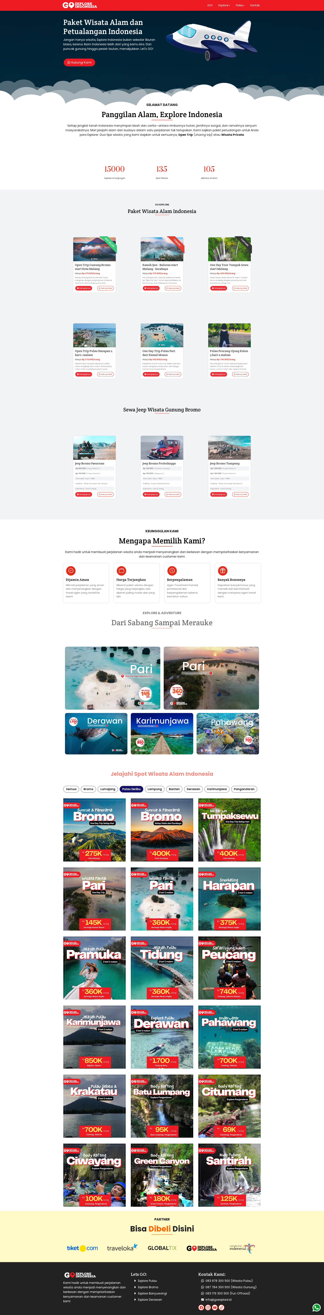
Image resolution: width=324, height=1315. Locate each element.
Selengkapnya (79, 299)
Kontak (255, 5)
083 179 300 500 (217, 1293)
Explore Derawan (150, 1300)
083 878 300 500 (218, 1281)
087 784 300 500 (218, 1287)
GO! (210, 5)
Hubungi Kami (80, 62)
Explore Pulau (147, 1281)
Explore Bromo (148, 1287)
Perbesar (94, 1037)
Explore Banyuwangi (152, 1293)
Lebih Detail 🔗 (94, 829)
